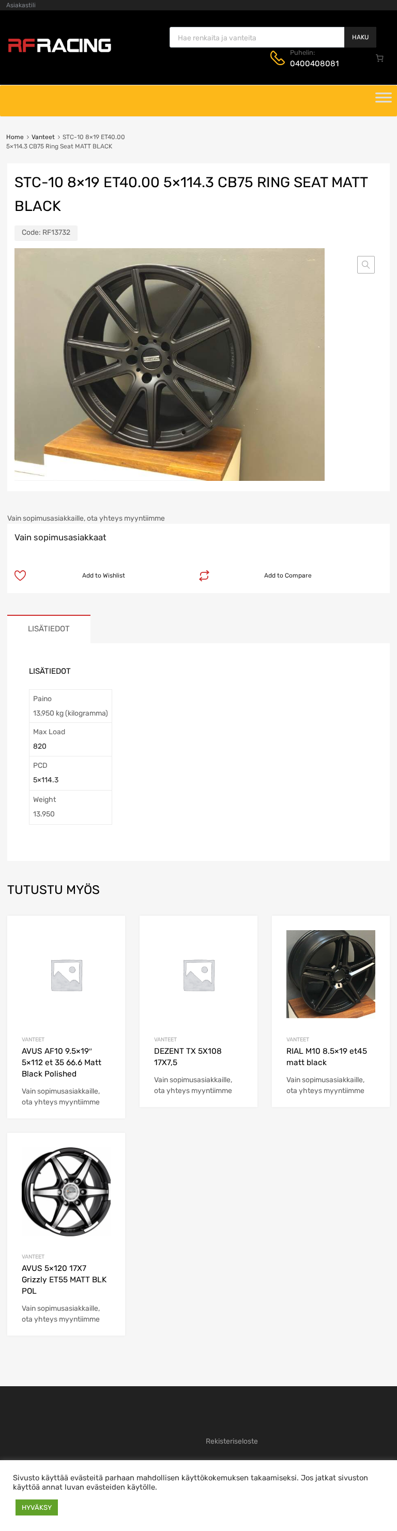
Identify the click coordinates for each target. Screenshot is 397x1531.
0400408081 (314, 63)
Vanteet (43, 137)
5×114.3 (45, 780)
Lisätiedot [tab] (49, 628)
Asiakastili (21, 5)
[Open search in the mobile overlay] (273, 37)
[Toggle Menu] (383, 101)
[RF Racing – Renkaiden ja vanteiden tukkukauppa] (59, 51)
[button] (366, 265)
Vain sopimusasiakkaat (60, 537)
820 (40, 746)
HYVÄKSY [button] (37, 1507)
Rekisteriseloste (232, 1441)
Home (15, 137)
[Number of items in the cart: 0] (380, 58)
